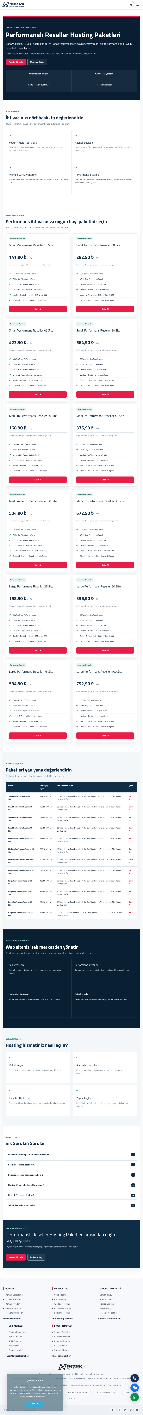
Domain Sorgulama (14, 1295)
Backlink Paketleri (62, 1336)
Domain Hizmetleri (12, 1318)
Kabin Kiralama (15, 1336)
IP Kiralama (14, 1345)
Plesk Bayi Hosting (108, 1313)
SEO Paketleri (60, 1345)
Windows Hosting (62, 1304)
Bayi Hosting (105, 1308)
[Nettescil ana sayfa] (13, 4)
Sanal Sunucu (106, 1295)
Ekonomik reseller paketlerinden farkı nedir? (28, 1154)
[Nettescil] (71, 1367)
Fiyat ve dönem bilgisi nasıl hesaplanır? (26, 1185)
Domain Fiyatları (12, 1304)
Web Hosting (60, 1299)
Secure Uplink (15, 1350)
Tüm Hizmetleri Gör (61, 1356)
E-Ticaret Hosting (62, 1313)
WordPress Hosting (63, 1308)
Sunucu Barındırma (17, 1332)
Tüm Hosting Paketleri (62, 1318)
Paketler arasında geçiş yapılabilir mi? (25, 1174)
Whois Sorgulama (13, 1308)
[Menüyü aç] (138, 5)
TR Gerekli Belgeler (14, 1313)
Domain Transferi (13, 1299)
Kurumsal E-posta (62, 1341)
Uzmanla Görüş (37, 62)
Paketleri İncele (16, 62)
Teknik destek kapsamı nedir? (21, 1205)
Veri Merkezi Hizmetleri (18, 1356)
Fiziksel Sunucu (107, 1304)
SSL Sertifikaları (61, 1350)
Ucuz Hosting (60, 1295)
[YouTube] (137, 1410)
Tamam (35, 1403)
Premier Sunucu (107, 1299)
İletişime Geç (36, 1257)
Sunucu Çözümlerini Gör (109, 1318)
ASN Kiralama (15, 1341)
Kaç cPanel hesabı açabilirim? (21, 1164)
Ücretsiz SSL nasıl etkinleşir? (21, 1195)
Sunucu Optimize (62, 1332)
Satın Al (37, 309)
